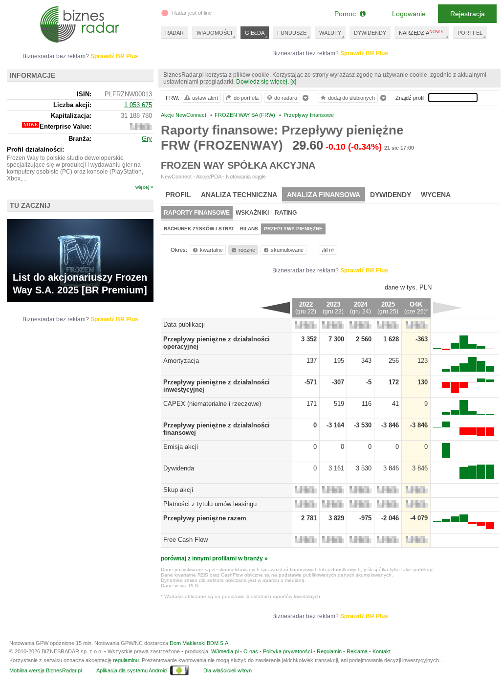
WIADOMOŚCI (214, 33)
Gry (147, 138)
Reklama (357, 651)
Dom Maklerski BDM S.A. (200, 643)
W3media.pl (225, 651)
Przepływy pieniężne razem (204, 518)
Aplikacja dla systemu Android (131, 670)
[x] (293, 81)
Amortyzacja (181, 360)
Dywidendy (390, 195)
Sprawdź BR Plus (364, 53)
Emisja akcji (180, 446)
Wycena (436, 195)
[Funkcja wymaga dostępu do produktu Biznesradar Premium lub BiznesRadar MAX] (306, 326)
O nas (250, 651)
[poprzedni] (275, 307)
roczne (247, 250)
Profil (178, 195)
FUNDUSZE (291, 33)
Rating (286, 212)
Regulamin (329, 651)
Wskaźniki (252, 212)
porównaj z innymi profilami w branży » (214, 558)
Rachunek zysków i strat (199, 228)
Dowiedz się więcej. (262, 81)
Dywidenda (178, 468)
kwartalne (211, 250)
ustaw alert (205, 98)
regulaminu (126, 660)
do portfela (246, 98)
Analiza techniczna (239, 195)
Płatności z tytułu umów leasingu (210, 504)
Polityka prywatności (287, 651)
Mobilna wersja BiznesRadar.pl (45, 670)
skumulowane (287, 250)
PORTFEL (470, 33)
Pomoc (347, 14)
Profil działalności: (35, 149)
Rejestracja (467, 14)
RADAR (174, 33)
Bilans (249, 228)
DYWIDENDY (370, 33)
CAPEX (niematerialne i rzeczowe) (212, 403)
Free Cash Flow (185, 539)
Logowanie (409, 14)
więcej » (144, 187)
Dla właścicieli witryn (227, 670)
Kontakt (381, 651)
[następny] (448, 307)
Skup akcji (178, 489)
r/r (331, 250)
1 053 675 (138, 105)
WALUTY (330, 33)
